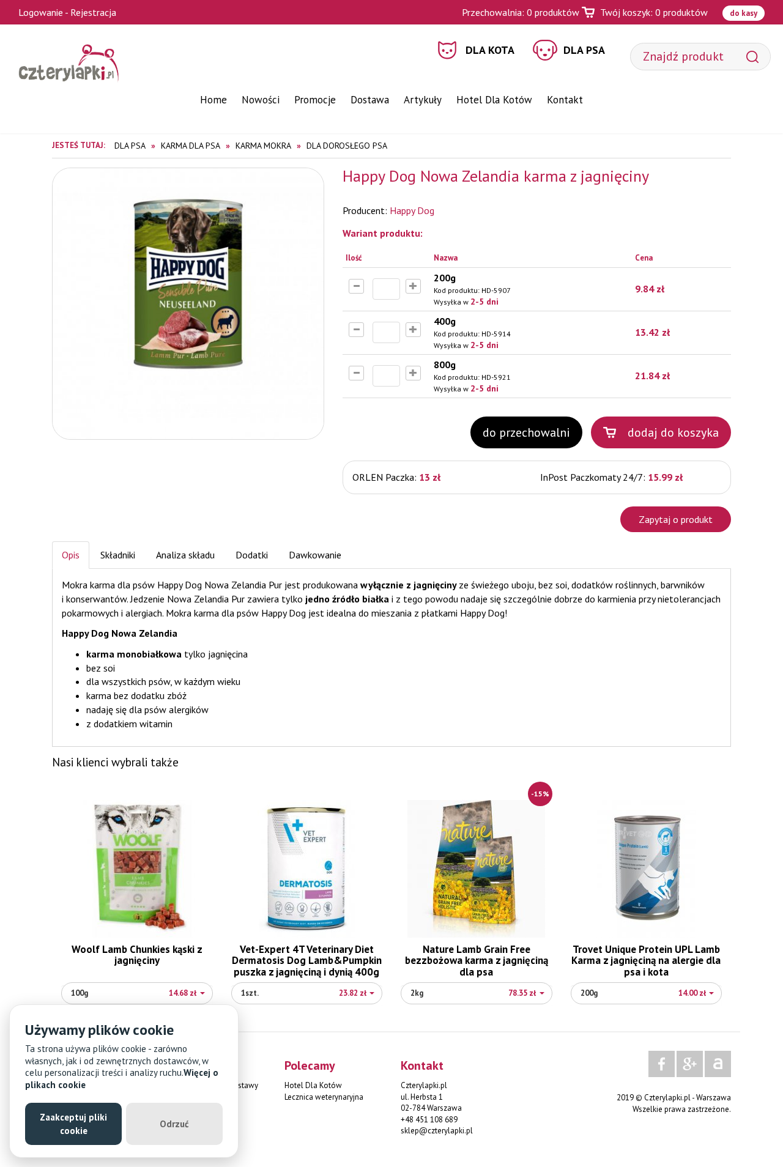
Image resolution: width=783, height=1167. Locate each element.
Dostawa (370, 99)
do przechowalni (526, 432)
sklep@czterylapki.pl (437, 1130)
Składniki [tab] (117, 555)
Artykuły (423, 99)
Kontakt (565, 99)
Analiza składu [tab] (185, 555)
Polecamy (309, 1065)
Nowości (261, 99)
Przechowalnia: (520, 12)
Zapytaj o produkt (676, 519)
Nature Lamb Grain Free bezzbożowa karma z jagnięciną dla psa (476, 961)
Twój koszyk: (654, 12)
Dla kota (490, 50)
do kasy (743, 13)
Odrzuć (174, 1124)
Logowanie (40, 12)
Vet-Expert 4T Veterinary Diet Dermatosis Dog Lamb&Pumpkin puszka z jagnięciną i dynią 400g (307, 961)
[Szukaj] (752, 56)
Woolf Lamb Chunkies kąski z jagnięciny (137, 955)
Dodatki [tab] (252, 555)
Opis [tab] (71, 555)
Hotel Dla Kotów (494, 99)
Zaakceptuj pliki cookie (73, 1123)
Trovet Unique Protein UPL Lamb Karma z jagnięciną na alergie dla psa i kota (646, 961)
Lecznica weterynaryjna (323, 1097)
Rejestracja (93, 12)
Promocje (315, 99)
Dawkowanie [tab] (315, 555)
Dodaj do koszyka (673, 432)
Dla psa (584, 50)
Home (213, 99)
